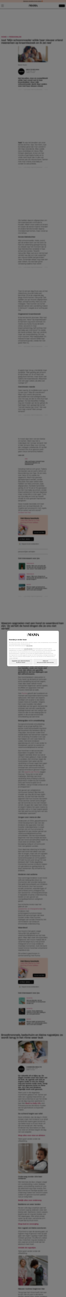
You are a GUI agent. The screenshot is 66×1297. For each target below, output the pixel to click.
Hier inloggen (29, 645)
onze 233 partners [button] (28, 648)
